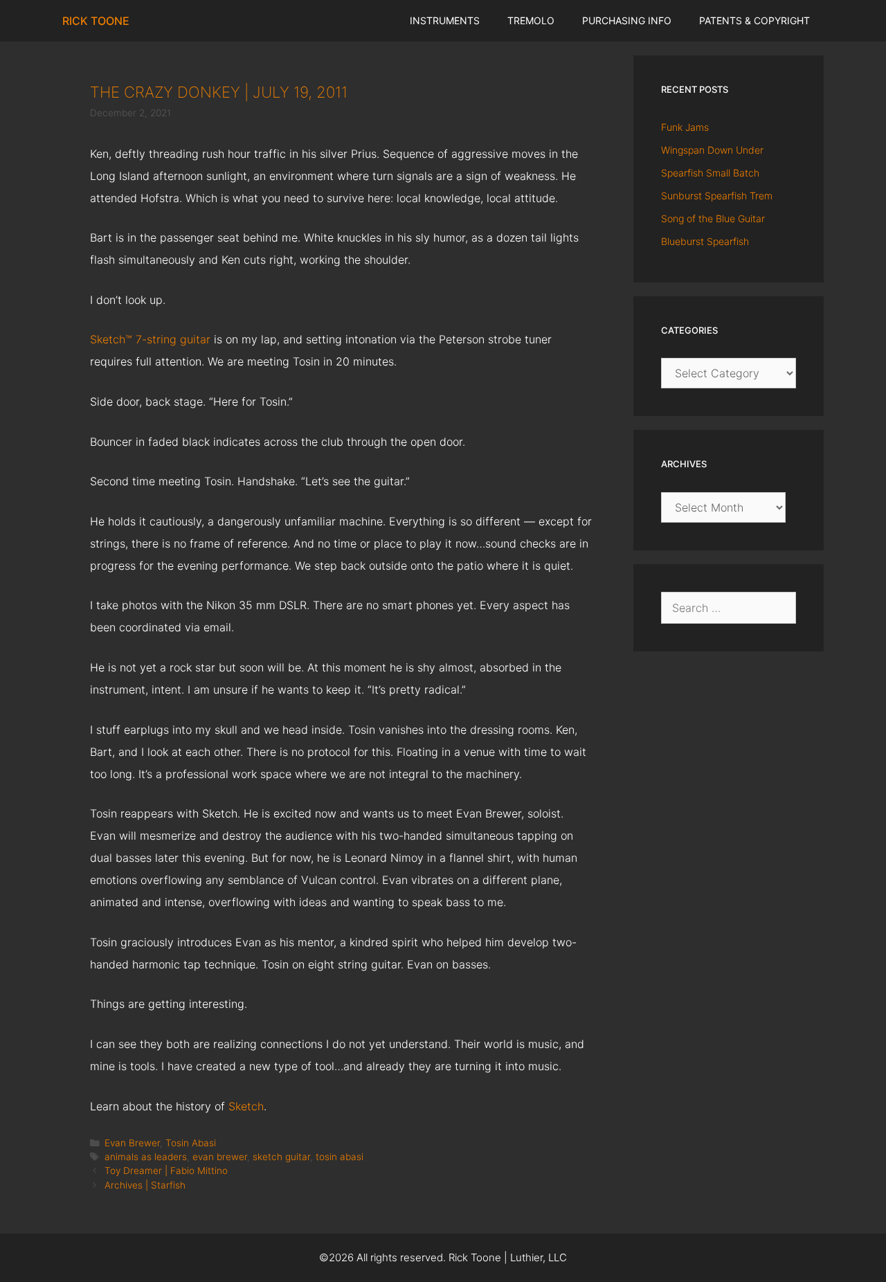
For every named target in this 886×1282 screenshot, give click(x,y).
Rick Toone (95, 21)
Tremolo (530, 20)
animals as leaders (146, 1156)
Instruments (445, 20)
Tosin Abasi (190, 1142)
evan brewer (219, 1156)
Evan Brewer (132, 1142)
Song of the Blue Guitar (713, 218)
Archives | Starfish (145, 1185)
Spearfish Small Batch (710, 173)
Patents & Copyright (754, 20)
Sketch (246, 1106)
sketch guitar (281, 1156)
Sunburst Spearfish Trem (716, 195)
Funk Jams (685, 127)
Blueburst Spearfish (705, 241)
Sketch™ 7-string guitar (150, 339)
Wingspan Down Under (712, 150)
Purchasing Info (626, 20)
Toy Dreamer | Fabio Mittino (166, 1170)
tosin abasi (339, 1156)
